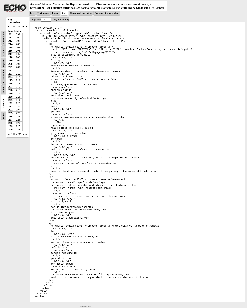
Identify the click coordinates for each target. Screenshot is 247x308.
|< (38, 19)
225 (10, 80)
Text (32, 13)
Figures (3, 63)
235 (10, 113)
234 (10, 110)
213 (10, 41)
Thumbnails (3, 38)
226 (10, 83)
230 (10, 96)
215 (10, 47)
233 (10, 106)
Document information (107, 13)
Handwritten (3, 76)
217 (10, 54)
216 (10, 50)
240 (10, 129)
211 (11, 34)
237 (10, 119)
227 (10, 87)
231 (10, 100)
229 (10, 93)
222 (10, 70)
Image (55, 13)
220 (10, 64)
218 (10, 57)
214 (10, 44)
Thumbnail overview (81, 13)
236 (10, 116)
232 (10, 103)
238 (10, 123)
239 (10, 126)
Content (3, 51)
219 (10, 60)
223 (10, 73)
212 (10, 37)
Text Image (43, 13)
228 (10, 90)
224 (10, 77)
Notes (3, 89)
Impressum (85, 306)
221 (10, 67)
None (3, 116)
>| (68, 19)
